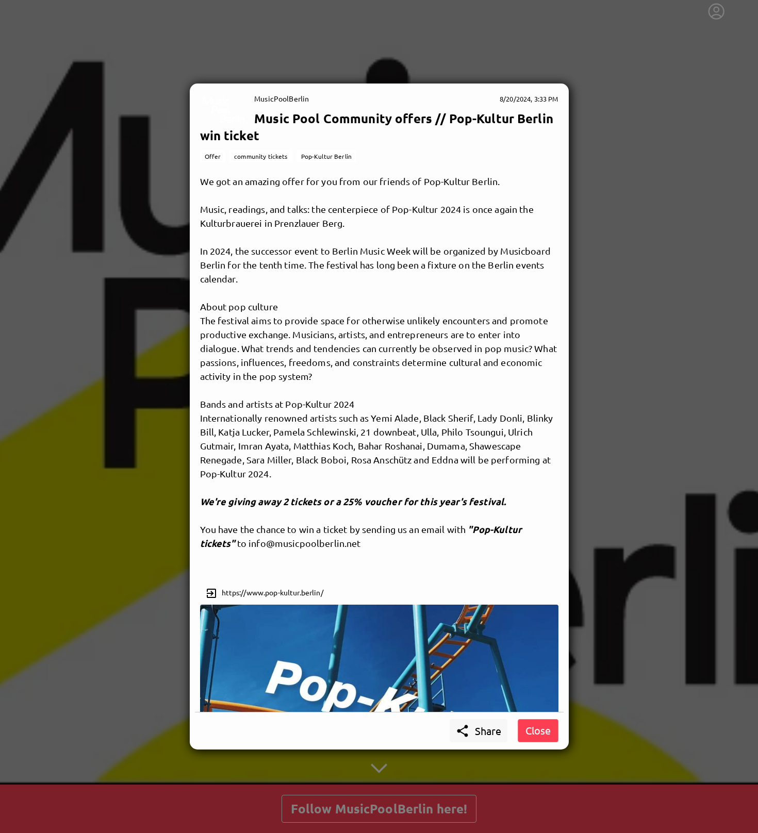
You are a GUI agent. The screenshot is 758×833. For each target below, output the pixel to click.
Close (538, 730)
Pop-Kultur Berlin (326, 156)
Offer (213, 156)
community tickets (260, 156)
